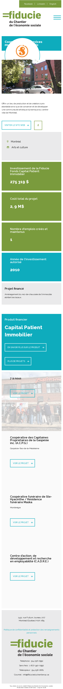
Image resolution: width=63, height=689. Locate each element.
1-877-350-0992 (36, 665)
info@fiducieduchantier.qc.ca (36, 674)
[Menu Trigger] (57, 17)
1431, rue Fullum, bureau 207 (31, 617)
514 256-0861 (38, 670)
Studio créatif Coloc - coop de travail (35, 687)
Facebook (28, 4)
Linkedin (41, 4)
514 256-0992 (37, 661)
